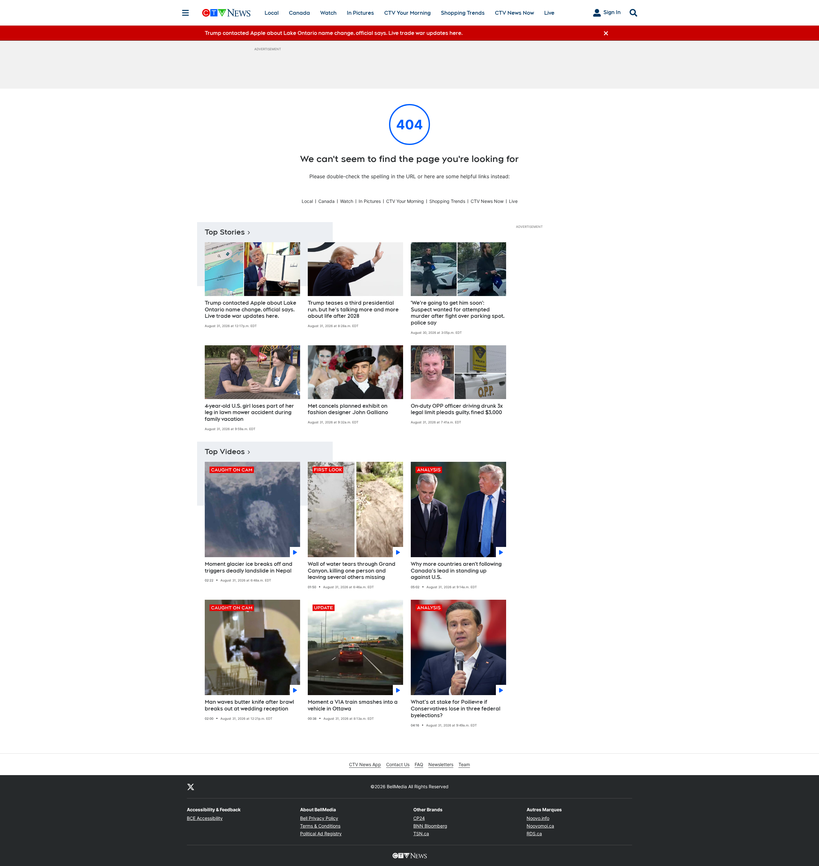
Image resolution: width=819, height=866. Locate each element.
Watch (328, 13)
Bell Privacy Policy (319, 818)
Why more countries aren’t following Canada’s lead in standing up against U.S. (456, 571)
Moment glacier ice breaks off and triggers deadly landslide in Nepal (248, 567)
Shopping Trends (463, 13)
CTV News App (365, 764)
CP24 (419, 818)
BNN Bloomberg (430, 826)
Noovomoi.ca (540, 826)
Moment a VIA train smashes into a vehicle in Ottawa (353, 705)
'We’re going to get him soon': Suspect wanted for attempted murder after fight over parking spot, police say (458, 313)
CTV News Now (514, 13)
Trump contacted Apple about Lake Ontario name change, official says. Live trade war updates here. (250, 309)
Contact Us (398, 764)
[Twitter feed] (191, 786)
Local (272, 13)
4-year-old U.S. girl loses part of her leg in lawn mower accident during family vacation (249, 412)
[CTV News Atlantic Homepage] (226, 13)
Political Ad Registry (321, 833)
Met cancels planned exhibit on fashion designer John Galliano (348, 409)
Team (464, 764)
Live (549, 13)
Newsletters (440, 764)
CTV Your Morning (407, 13)
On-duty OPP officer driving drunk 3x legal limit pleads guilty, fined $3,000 (457, 409)
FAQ (419, 764)
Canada (299, 13)
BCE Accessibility (205, 818)
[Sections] (185, 12)
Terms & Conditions (320, 826)
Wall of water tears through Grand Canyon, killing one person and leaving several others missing (351, 571)
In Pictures (360, 13)
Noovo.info (538, 818)
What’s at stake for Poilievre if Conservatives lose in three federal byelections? (455, 708)
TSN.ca (421, 833)
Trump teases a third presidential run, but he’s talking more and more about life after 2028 (353, 309)
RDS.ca (534, 833)
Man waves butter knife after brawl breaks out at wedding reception (249, 705)
